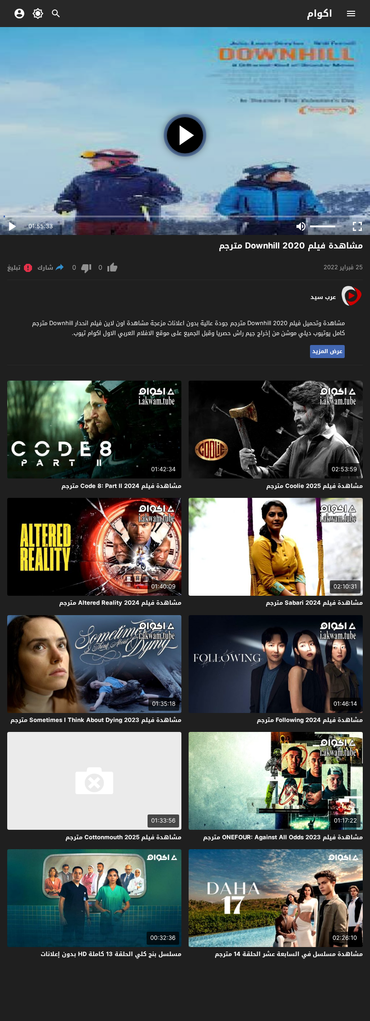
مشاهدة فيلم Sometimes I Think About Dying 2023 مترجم (95, 720)
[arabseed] (351, 305)
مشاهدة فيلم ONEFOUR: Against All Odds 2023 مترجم (283, 837)
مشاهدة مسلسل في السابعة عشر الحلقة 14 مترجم (289, 954)
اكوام (319, 14)
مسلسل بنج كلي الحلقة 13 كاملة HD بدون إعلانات (111, 954)
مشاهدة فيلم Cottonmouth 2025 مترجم (123, 837)
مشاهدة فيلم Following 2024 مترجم (310, 720)
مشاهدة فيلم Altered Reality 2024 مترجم (120, 602)
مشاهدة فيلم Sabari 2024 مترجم (314, 602)
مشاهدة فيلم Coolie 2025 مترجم (314, 486)
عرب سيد (323, 297)
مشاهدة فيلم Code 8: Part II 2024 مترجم (121, 486)
